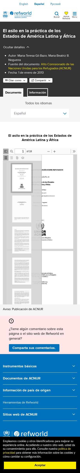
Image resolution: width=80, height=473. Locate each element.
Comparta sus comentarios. (34, 347)
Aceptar (40, 465)
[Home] (17, 15)
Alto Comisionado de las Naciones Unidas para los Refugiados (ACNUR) (41, 66)
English (23, 4)
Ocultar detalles (14, 47)
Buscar (57, 16)
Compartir (40, 80)
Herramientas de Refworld (20, 402)
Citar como (15, 80)
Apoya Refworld (66, 17)
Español (39, 4)
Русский (55, 4)
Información (37, 92)
